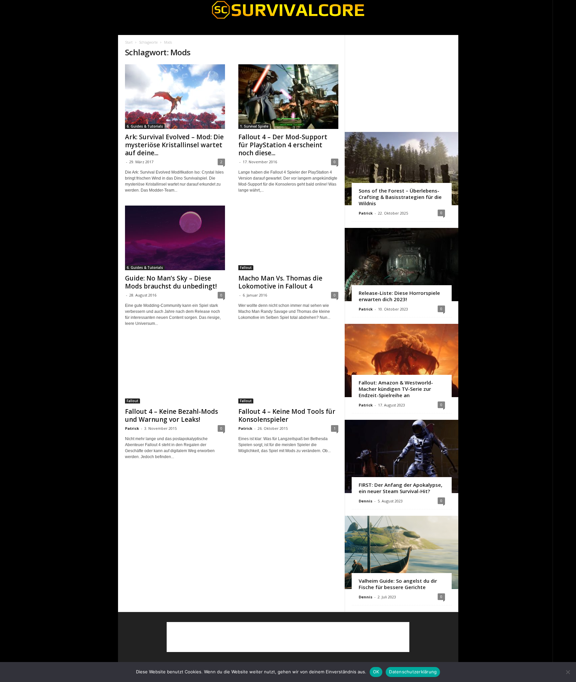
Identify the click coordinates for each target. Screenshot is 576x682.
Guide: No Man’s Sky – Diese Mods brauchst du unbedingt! (171, 282)
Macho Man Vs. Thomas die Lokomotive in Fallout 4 (280, 282)
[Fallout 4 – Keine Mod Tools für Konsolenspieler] (288, 371)
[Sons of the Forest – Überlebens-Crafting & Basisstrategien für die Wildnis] (401, 168)
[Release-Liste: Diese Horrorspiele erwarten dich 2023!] (401, 264)
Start (129, 42)
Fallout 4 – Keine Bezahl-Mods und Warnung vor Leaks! (171, 415)
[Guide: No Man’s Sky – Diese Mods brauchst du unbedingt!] (175, 238)
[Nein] (567, 672)
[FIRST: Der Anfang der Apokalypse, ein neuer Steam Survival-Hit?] (401, 456)
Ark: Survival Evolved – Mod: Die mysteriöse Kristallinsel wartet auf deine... (174, 145)
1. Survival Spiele (254, 126)
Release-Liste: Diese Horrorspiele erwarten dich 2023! (399, 296)
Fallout (246, 267)
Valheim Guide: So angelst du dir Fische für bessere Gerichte (398, 583)
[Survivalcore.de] (288, 9)
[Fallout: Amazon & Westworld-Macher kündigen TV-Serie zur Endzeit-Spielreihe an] (401, 360)
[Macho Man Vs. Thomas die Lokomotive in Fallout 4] (288, 238)
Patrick (132, 428)
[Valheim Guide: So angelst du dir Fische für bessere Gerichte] (401, 552)
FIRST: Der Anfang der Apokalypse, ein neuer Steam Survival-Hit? (400, 487)
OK (376, 671)
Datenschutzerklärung (413, 671)
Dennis (365, 500)
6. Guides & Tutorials (145, 126)
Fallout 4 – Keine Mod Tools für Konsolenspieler (286, 415)
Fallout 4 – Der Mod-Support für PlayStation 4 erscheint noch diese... (282, 145)
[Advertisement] (401, 83)
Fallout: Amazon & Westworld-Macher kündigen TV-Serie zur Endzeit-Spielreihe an (396, 388)
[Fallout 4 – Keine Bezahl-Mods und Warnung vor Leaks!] (175, 371)
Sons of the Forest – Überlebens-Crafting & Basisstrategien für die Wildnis (400, 197)
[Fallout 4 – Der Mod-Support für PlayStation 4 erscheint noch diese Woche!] (288, 96)
